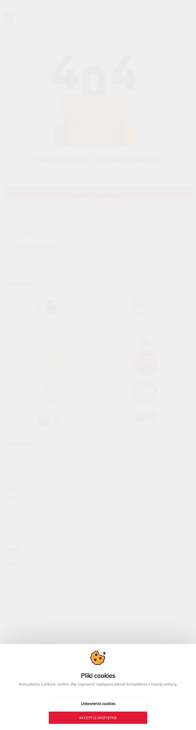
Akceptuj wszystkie (98, 718)
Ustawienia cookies (98, 703)
